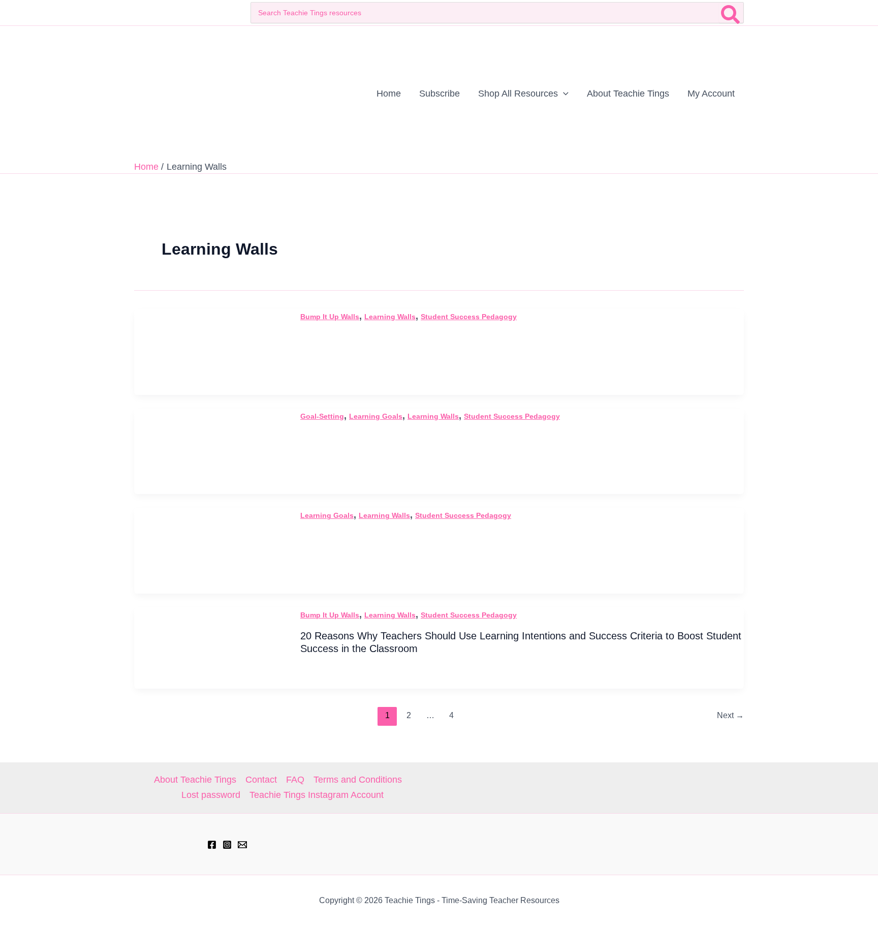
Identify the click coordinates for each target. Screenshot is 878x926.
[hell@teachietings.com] (242, 844)
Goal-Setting (322, 416)
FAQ (295, 780)
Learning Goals (375, 416)
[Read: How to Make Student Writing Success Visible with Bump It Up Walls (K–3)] (210, 351)
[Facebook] (211, 844)
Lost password (210, 795)
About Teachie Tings (195, 780)
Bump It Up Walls (329, 317)
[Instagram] (227, 844)
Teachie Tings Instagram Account (316, 795)
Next (730, 715)
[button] (563, 93)
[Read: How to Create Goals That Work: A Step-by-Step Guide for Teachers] (210, 451)
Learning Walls (390, 317)
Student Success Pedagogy (469, 317)
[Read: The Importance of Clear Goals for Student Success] (210, 550)
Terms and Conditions (357, 780)
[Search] (731, 13)
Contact (261, 780)
